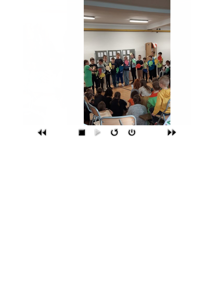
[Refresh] (114, 132)
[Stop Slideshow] (81, 132)
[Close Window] (132, 132)
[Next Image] (171, 132)
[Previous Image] (42, 132)
